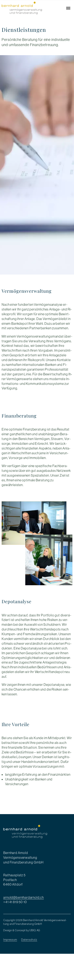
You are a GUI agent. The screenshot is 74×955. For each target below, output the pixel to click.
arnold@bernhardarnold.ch (23, 896)
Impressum (10, 937)
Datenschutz (29, 937)
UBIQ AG (34, 927)
